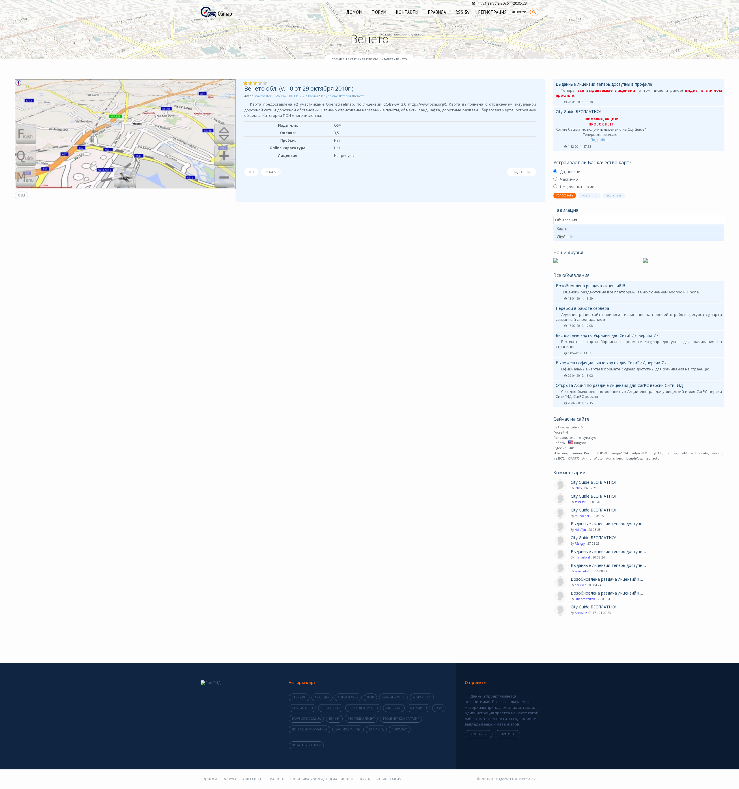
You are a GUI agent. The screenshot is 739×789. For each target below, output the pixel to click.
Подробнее (601, 139)
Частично (569, 179)
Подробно (521, 172)
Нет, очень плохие (577, 186)
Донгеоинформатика (309, 729)
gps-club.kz (330, 708)
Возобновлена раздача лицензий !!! (590, 285)
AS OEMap (322, 697)
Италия (345, 96)
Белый (334, 719)
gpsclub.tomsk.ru (363, 708)
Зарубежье (329, 96)
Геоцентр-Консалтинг (401, 719)
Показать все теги (306, 745)
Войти (520, 12)
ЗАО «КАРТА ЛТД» (348, 729)
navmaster (263, 96)
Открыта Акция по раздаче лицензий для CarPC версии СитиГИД (619, 385)
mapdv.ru (394, 708)
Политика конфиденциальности (322, 779)
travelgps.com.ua (306, 719)
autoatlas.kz (348, 697)
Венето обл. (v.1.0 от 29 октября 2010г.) (299, 88)
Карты (313, 96)
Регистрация (492, 12)
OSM (21, 195)
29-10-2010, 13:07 (288, 96)
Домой (354, 12)
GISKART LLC (422, 697)
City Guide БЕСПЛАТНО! (578, 111)
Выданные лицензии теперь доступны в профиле (604, 84)
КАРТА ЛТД (376, 729)
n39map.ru (418, 708)
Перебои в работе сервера (582, 308)
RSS (460, 12)
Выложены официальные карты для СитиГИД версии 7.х (611, 363)
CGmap (224, 13)
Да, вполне (570, 171)
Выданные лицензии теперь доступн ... (608, 523)
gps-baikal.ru (302, 708)
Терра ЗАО (399, 729)
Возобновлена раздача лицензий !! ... (607, 579)
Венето (359, 96)
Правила (437, 12)
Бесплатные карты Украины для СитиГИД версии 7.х (607, 335)
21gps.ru (299, 697)
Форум (379, 12)
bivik (370, 697)
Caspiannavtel (393, 697)
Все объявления (571, 275)
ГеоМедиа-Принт (361, 719)
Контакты (407, 12)
